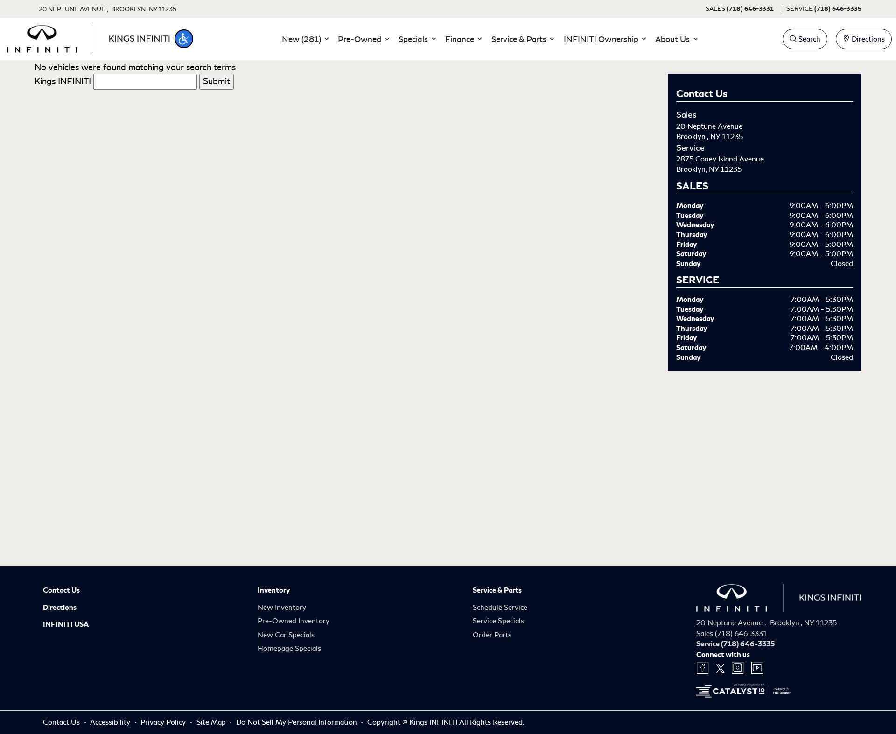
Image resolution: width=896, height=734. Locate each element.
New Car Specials (286, 635)
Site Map (212, 722)
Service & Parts (497, 590)
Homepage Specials (289, 648)
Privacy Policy (164, 722)
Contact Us (61, 590)
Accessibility (111, 722)
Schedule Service (500, 607)
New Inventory (282, 607)
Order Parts (492, 635)
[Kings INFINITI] (88, 37)
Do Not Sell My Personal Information (297, 722)
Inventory (274, 590)
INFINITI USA (66, 624)
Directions (60, 607)
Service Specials (498, 621)
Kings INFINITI (63, 81)
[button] (184, 38)
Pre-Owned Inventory (293, 621)
